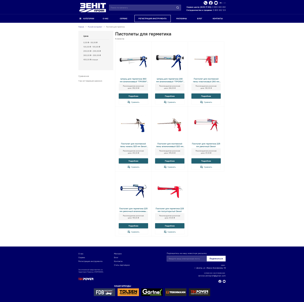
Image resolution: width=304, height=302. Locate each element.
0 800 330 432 (219, 7)
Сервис (81, 257)
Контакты (118, 261)
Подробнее (133, 96)
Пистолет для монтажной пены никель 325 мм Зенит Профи (133, 145)
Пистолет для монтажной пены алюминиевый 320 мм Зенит (169, 145)
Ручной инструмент (95, 27)
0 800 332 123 (219, 10)
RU (221, 3)
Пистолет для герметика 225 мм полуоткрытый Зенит (170, 210)
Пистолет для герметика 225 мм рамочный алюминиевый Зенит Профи (133, 210)
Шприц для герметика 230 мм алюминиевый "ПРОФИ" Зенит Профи (169, 80)
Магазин (118, 253)
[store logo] (92, 7)
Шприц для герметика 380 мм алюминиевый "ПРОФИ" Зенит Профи (133, 80)
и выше (90, 59)
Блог (116, 257)
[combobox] (145, 7)
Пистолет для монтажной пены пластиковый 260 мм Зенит (206, 80)
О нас (80, 253)
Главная (81, 27)
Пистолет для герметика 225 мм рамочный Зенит (206, 145)
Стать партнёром (122, 265)
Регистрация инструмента (90, 261)
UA (225, 3)
